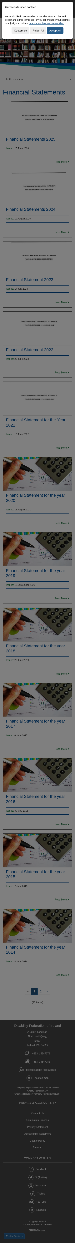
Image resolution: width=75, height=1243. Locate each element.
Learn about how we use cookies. (46, 23)
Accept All (55, 30)
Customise (20, 30)
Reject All (38, 30)
